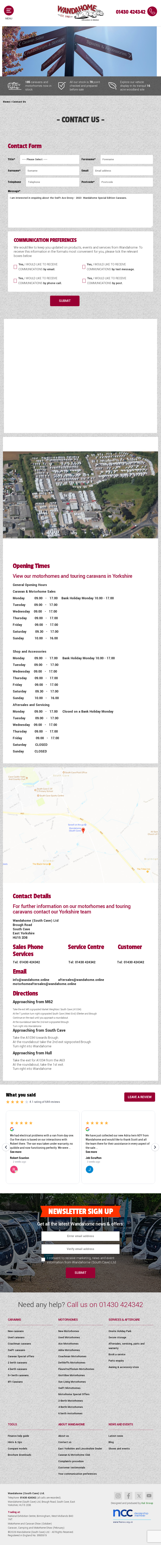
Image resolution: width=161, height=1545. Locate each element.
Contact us (64, 1442)
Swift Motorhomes (69, 1388)
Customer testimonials (71, 1467)
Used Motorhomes (69, 1337)
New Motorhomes (68, 1331)
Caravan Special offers (21, 1356)
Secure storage (117, 1337)
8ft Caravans (15, 1382)
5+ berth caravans (18, 1375)
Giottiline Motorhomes (71, 1375)
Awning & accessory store (124, 1367)
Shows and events (119, 1448)
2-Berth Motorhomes (70, 1401)
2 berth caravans (17, 1362)
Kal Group (147, 1503)
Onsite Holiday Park (120, 1331)
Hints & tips (15, 1442)
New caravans (16, 1331)
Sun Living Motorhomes (72, 1382)
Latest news (116, 1436)
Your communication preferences (77, 1474)
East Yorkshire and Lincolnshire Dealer (80, 1448)
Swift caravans (16, 1350)
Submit (65, 301)
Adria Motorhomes (69, 1350)
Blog (111, 1442)
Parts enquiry (116, 1360)
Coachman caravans (19, 1344)
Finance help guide (18, 1436)
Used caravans (16, 1337)
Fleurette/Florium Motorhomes (76, 1369)
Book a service (117, 1354)
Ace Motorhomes (68, 1344)
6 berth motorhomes (70, 1413)
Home (6, 101)
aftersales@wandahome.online (81, 980)
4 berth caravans (17, 1369)
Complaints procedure (71, 1461)
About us (63, 1436)
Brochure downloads (19, 1455)
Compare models (17, 1448)
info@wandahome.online (31, 980)
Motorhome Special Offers (74, 1394)
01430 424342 (130, 12)
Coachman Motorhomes (72, 1356)
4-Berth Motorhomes (70, 1407)
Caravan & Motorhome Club (74, 1455)
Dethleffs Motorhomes (71, 1362)
